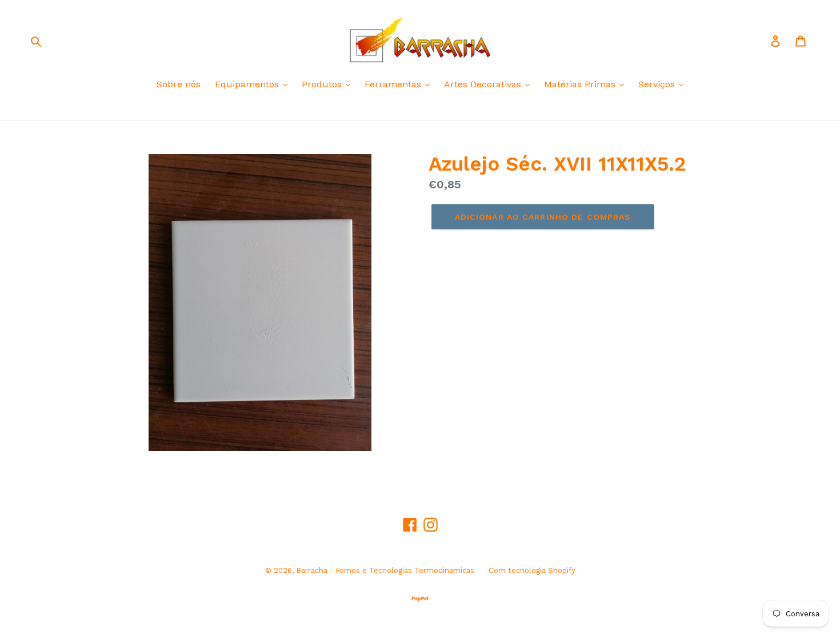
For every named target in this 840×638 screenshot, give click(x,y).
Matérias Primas (581, 84)
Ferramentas (394, 84)
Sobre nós (179, 84)
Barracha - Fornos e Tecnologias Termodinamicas (385, 570)
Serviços (658, 84)
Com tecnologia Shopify (532, 570)
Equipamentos (248, 84)
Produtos (323, 84)
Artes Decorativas (484, 84)
